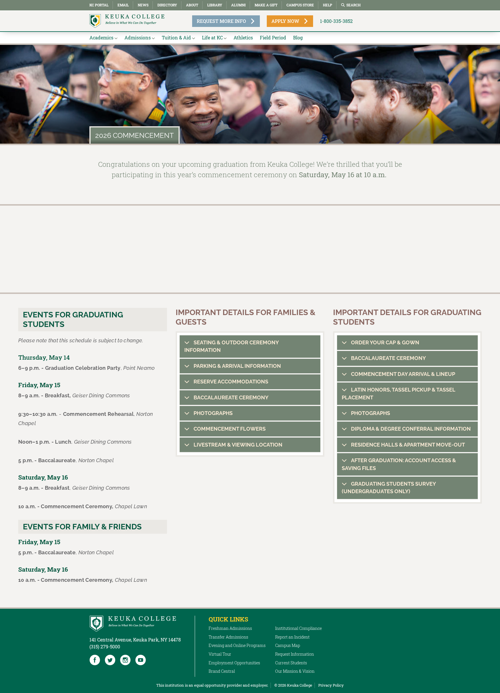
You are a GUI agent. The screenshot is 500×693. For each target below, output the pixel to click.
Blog (298, 37)
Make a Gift (266, 5)
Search (353, 5)
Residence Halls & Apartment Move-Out (407, 445)
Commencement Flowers (229, 429)
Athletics (243, 37)
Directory (167, 5)
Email (123, 5)
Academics (101, 37)
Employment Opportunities (234, 662)
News (143, 5)
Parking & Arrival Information (236, 366)
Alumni (238, 5)
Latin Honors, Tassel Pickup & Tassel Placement (398, 393)
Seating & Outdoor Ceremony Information (231, 346)
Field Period (273, 37)
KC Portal (99, 5)
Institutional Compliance (298, 628)
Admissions (137, 37)
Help (327, 5)
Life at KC (212, 37)
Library (214, 5)
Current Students (291, 662)
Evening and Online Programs (237, 645)
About (192, 5)
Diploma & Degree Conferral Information (410, 429)
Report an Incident (292, 637)
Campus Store (300, 5)
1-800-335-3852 (336, 21)
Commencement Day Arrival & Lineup (402, 374)
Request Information (294, 654)
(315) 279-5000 (104, 646)
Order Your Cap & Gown (384, 342)
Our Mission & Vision (295, 671)
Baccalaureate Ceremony (230, 397)
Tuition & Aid (176, 37)
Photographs (212, 413)
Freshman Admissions (230, 628)
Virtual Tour (220, 654)
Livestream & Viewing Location (237, 445)
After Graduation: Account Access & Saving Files (399, 464)
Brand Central (222, 671)
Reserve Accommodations (230, 382)
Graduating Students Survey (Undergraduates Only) (389, 487)
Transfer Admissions (228, 637)
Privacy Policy (331, 685)
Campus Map (287, 645)
